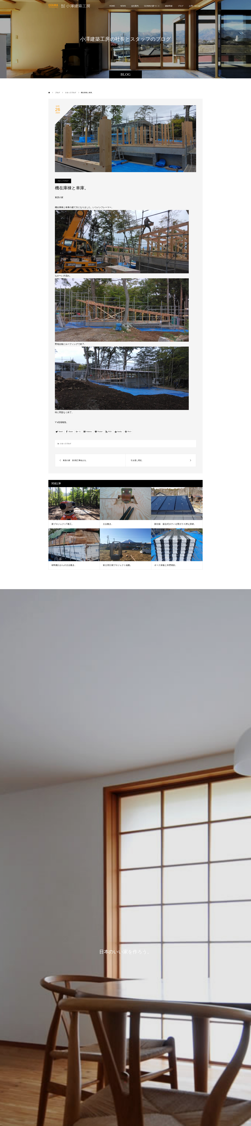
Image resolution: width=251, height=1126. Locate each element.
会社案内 (135, 6)
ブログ (180, 6)
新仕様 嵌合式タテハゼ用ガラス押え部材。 (175, 524)
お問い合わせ (194, 6)
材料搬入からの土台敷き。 (64, 565)
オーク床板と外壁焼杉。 (165, 565)
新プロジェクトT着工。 (63, 524)
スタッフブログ (63, 181)
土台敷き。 (108, 524)
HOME (112, 6)
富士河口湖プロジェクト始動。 (117, 565)
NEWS (123, 6)
